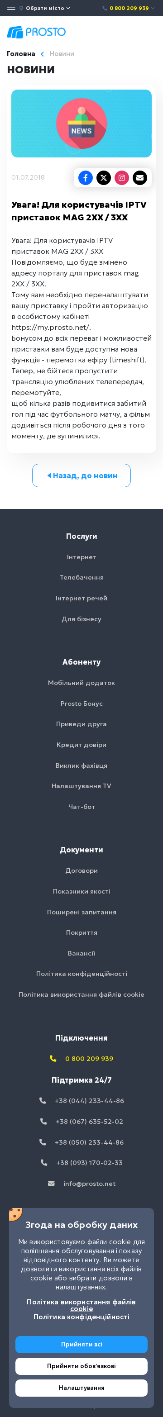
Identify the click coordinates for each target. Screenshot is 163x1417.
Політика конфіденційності (81, 974)
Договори (81, 870)
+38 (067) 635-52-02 (88, 1121)
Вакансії (81, 953)
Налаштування (82, 1388)
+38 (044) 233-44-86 (88, 1101)
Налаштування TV (81, 786)
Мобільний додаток (81, 683)
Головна (21, 54)
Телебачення (82, 577)
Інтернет (81, 557)
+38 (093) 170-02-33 (88, 1163)
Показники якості (81, 891)
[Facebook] (85, 178)
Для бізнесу (81, 619)
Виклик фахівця (81, 765)
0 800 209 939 (129, 8)
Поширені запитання (81, 912)
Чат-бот (81, 807)
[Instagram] (122, 178)
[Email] (140, 178)
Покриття (81, 932)
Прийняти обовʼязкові (81, 1366)
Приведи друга (81, 724)
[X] (103, 178)
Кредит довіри (81, 745)
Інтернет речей (81, 598)
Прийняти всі (81, 1344)
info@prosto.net (88, 1183)
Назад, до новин (85, 475)
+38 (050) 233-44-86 (88, 1142)
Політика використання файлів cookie (81, 994)
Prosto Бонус (82, 703)
